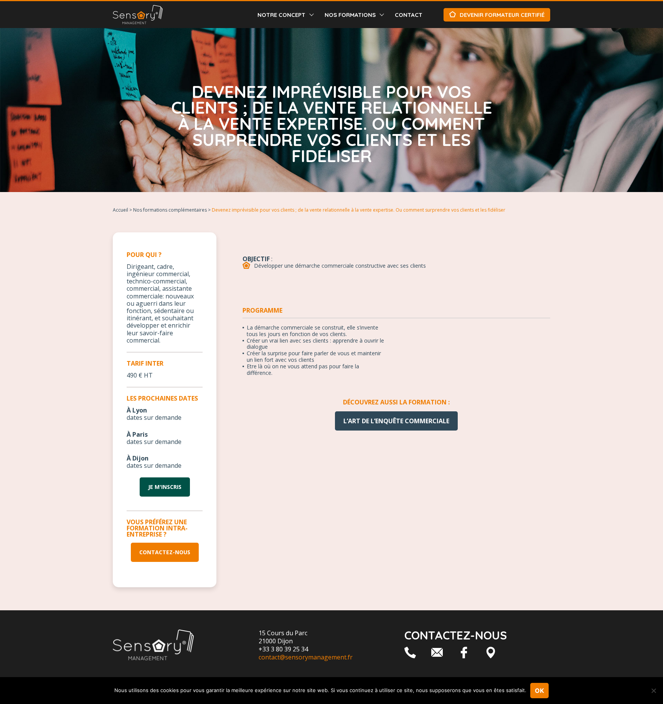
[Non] (653, 690)
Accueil (120, 210)
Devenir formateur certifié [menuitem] (502, 14)
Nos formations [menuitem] (350, 14)
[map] (490, 652)
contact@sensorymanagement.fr (306, 657)
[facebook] (464, 652)
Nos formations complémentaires (170, 210)
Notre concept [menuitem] (281, 14)
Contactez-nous (164, 552)
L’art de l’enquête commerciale (396, 421)
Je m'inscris (164, 486)
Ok (539, 690)
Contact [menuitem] (408, 14)
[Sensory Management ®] (138, 14)
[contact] (437, 652)
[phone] (410, 652)
